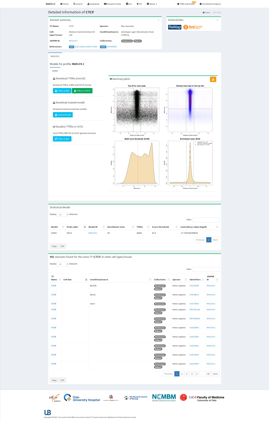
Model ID (93, 226)
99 (208, 373)
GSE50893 (194, 327)
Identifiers (195, 279)
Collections (160, 279)
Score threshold (160, 226)
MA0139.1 (73, 40)
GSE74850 (194, 303)
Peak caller (72, 226)
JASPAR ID (210, 278)
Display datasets (64, 214)
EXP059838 (112, 46)
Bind (50, 4)
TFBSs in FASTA (83, 90)
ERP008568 (195, 318)
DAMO (55, 70)
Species (176, 279)
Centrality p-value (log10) (193, 226)
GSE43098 (194, 285)
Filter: (189, 219)
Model (54, 226)
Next (215, 239)
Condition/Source (99, 279)
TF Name (54, 278)
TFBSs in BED (63, 90)
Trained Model (64, 114)
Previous (200, 239)
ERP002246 (195, 309)
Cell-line (67, 279)
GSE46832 (194, 294)
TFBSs (140, 226)
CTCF (53, 285)
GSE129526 (80, 46)
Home (207, 12)
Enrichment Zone (116, 226)
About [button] (152, 3)
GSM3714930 (91, 46)
